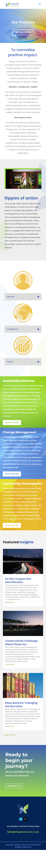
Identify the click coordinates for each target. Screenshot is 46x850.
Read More (12, 422)
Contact (22, 826)
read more (10, 602)
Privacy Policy (33, 826)
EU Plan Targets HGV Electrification (18, 580)
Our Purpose (12, 826)
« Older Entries (9, 735)
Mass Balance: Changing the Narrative (21, 704)
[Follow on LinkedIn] (21, 819)
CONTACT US (14, 786)
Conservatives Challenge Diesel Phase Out (21, 642)
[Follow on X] (25, 819)
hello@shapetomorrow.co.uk (23, 831)
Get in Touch (23, 32)
